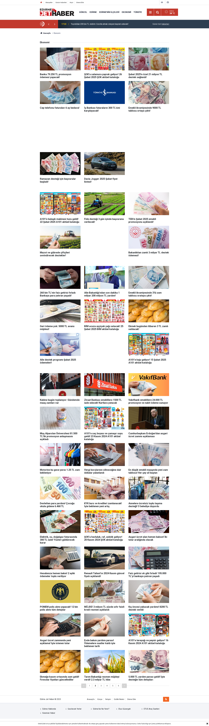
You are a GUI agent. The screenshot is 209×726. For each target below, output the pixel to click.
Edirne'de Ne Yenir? (101, 709)
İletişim (108, 699)
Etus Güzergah (124, 709)
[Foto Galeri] (167, 2)
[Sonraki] (124, 686)
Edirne (93, 12)
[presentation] (49, 24)
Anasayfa (90, 699)
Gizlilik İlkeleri (119, 699)
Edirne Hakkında (49, 709)
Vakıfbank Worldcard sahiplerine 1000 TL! (88, 24)
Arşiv (71, 2)
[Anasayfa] (41, 2)
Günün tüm (161, 24)
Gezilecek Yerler (75, 709)
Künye (99, 699)
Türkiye (138, 12)
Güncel (83, 12)
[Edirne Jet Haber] (57, 12)
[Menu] (150, 12)
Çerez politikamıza (157, 724)
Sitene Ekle (80, 2)
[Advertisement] (104, 131)
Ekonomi (126, 12)
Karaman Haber (48, 713)
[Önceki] (83, 686)
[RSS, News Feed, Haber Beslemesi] (166, 699)
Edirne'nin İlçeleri (109, 12)
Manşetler (49, 2)
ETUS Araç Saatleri (151, 709)
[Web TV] (162, 2)
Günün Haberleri (61, 2)
